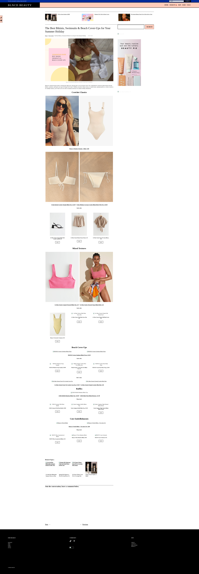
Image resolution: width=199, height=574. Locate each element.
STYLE (9, 547)
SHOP (57, 242)
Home (46, 35)
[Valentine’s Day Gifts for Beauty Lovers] (87, 17)
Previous (85, 524)
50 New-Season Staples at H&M (64, 14)
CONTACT (133, 543)
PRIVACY (133, 546)
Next (46, 524)
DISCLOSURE (134, 545)
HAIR (9, 545)
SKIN (9, 543)
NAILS (9, 546)
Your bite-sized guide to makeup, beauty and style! (17, 1)
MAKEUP (10, 542)
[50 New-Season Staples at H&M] (51, 17)
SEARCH (187, 1)
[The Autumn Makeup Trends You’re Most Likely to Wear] (124, 17)
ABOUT (133, 542)
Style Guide (51, 35)
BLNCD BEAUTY (20, 5)
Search (149, 27)
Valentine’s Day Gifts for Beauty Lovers (101, 14)
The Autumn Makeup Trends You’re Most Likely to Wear (141, 14)
